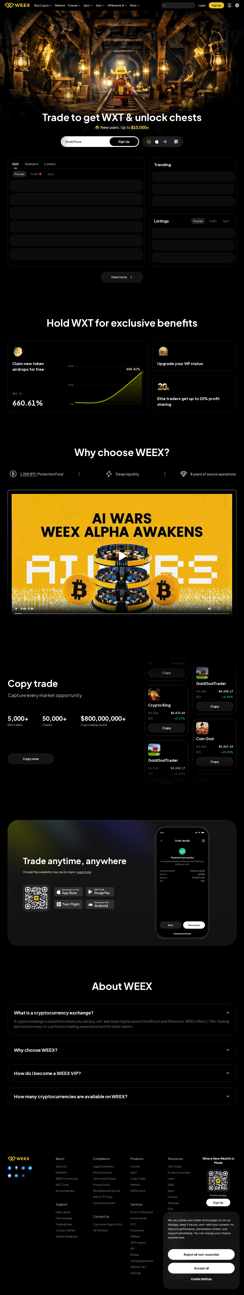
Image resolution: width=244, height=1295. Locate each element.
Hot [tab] (15, 164)
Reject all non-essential (201, 1254)
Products (137, 1159)
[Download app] (176, 141)
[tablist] (76, 163)
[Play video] (122, 556)
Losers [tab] (49, 164)
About (60, 1159)
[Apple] (156, 141)
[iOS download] (68, 904)
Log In (202, 5)
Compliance (101, 1159)
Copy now (31, 759)
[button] (43, 5)
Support (61, 1204)
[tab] (19, 174)
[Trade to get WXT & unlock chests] (122, 58)
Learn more (84, 872)
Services (136, 1204)
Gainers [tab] (31, 164)
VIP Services (100, 1230)
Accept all (201, 1268)
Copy (166, 688)
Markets (60, 5)
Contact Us (101, 1216)
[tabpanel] (76, 173)
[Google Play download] (100, 891)
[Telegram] (164, 141)
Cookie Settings (201, 1278)
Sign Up (218, 1202)
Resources (175, 1159)
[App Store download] (68, 891)
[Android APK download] (100, 904)
